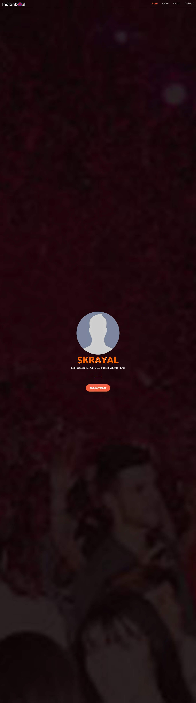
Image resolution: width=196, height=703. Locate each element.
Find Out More (98, 387)
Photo (176, 3)
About (165, 3)
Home (155, 3)
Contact (189, 3)
